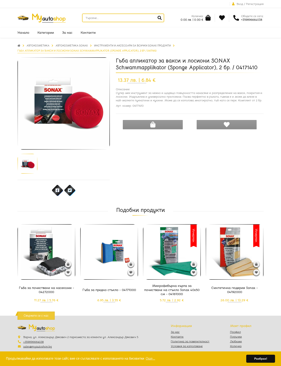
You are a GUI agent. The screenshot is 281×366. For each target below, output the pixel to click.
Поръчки (236, 336)
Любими (236, 341)
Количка (236, 346)
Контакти (88, 33)
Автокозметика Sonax (72, 45)
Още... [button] (150, 358)
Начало (23, 33)
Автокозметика (38, 45)
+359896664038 (33, 342)
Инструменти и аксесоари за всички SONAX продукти (132, 45)
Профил (235, 332)
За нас (67, 33)
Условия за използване (187, 346)
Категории (45, 33)
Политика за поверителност (190, 341)
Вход (240, 4)
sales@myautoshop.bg (37, 346)
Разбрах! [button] (260, 358)
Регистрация (255, 4)
